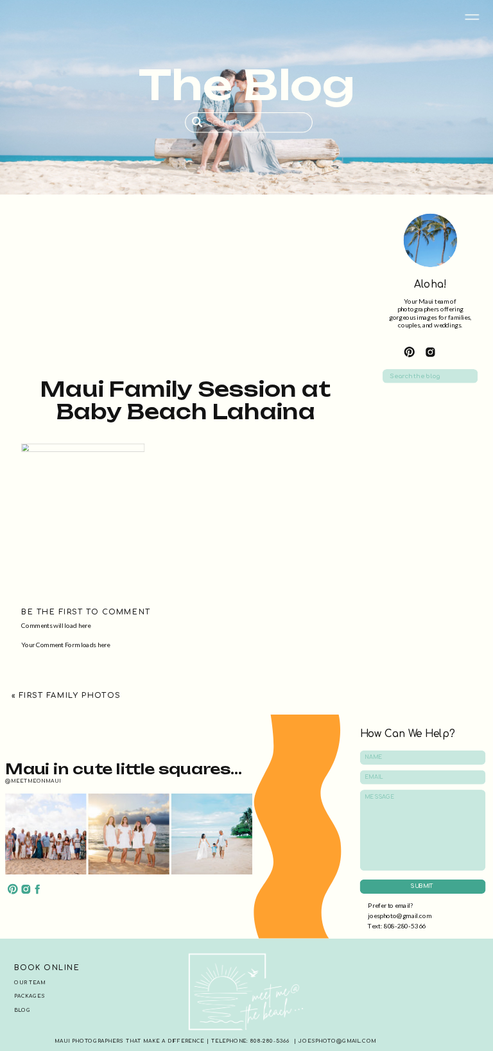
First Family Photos (70, 695)
